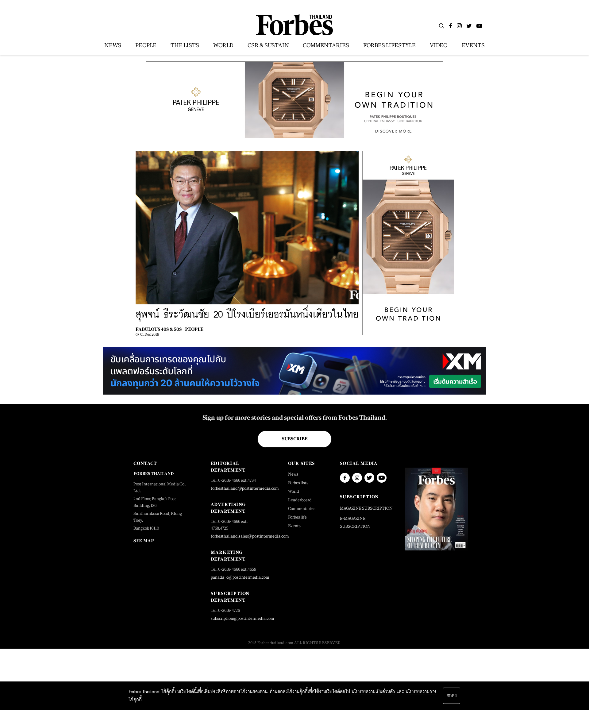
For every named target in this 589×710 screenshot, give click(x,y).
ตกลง (451, 695)
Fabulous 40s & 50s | (159, 329)
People (194, 329)
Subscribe (294, 438)
